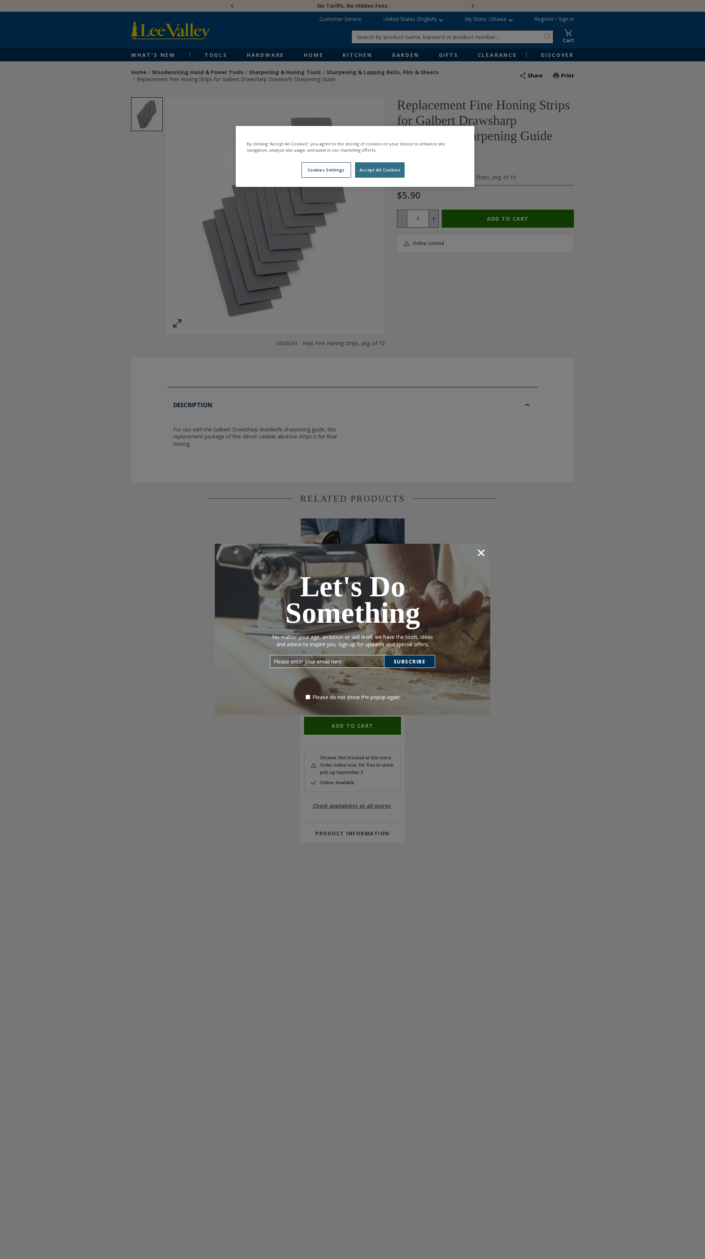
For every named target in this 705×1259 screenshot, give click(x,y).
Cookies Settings (326, 170)
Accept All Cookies (379, 170)
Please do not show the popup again (356, 697)
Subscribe (410, 661)
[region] (355, 156)
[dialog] (352, 629)
